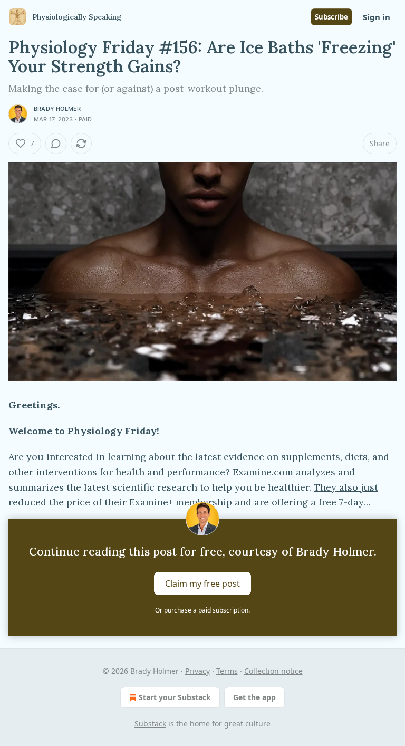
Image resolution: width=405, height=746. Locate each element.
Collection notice (273, 671)
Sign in (376, 17)
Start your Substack (175, 697)
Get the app (254, 697)
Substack (150, 724)
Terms (227, 671)
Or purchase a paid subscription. (202, 610)
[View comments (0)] (55, 143)
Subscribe (331, 17)
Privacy (197, 671)
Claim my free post (202, 583)
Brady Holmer (57, 108)
